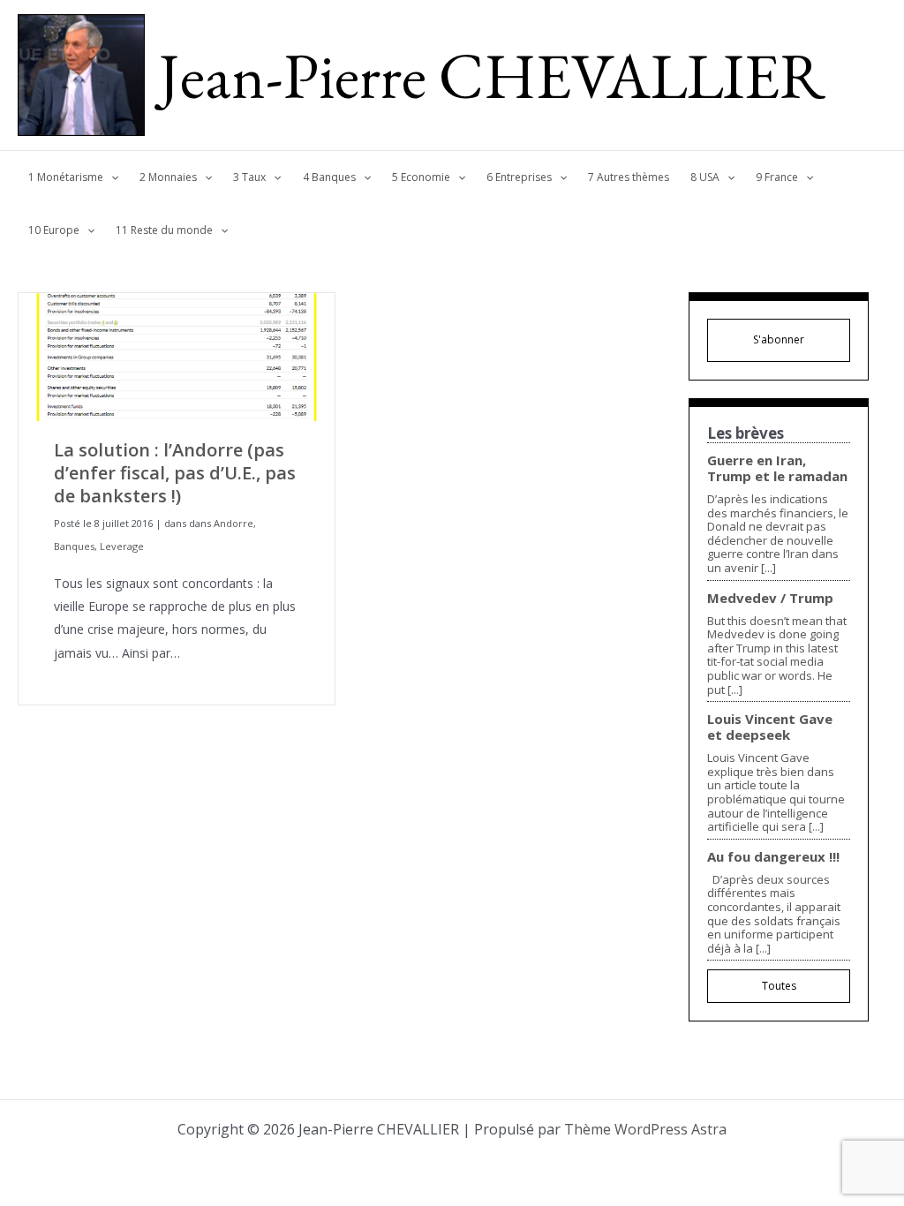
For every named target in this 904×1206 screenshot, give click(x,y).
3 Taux (249, 177)
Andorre (233, 523)
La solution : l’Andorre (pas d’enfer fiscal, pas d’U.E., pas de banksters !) (175, 473)
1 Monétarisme (65, 177)
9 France (777, 177)
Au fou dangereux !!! (773, 856)
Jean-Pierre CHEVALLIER (492, 75)
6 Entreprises (519, 177)
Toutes (779, 985)
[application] (110, 177)
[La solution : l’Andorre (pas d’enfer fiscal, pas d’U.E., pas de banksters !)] (176, 355)
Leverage (122, 546)
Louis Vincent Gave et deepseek (769, 726)
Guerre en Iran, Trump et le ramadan (777, 468)
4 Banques (329, 177)
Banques (74, 546)
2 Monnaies (168, 177)
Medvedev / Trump (770, 598)
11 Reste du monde (164, 229)
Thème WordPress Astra (645, 1129)
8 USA (704, 177)
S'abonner (778, 339)
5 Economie (421, 177)
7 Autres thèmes (628, 177)
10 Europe (53, 229)
